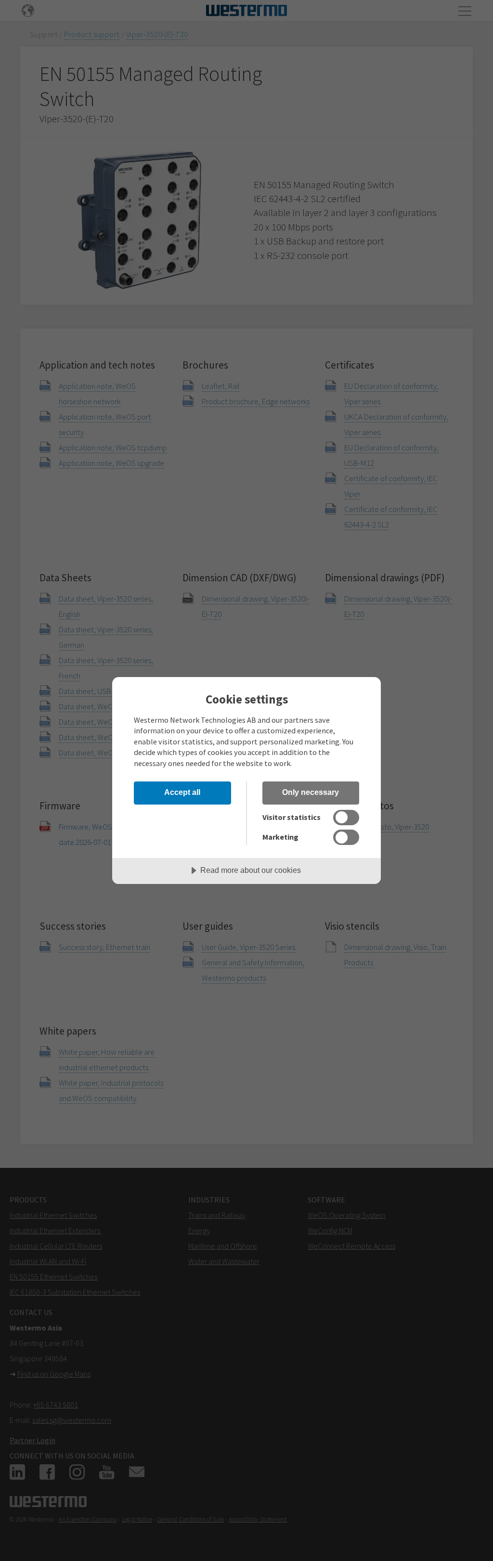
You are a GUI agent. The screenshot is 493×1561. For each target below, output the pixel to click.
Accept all (182, 792)
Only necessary (310, 792)
